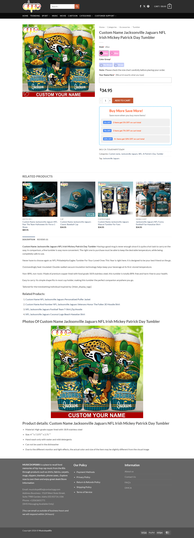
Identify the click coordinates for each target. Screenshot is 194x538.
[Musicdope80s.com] (34, 6)
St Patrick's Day (149, 154)
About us (129, 471)
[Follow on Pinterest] (148, 6)
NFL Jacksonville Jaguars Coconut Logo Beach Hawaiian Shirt (55, 314)
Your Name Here (107, 75)
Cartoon (73, 16)
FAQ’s (128, 482)
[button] (163, 7)
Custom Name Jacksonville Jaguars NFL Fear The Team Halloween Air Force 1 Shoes (39, 224)
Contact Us (130, 476)
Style (101, 47)
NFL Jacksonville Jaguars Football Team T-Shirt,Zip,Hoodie (53, 309)
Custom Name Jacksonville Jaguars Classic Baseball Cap (75, 223)
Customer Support (104, 16)
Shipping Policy (84, 487)
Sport (45, 16)
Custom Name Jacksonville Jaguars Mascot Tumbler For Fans (113, 223)
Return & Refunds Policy (88, 482)
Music (55, 16)
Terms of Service (84, 492)
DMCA (128, 487)
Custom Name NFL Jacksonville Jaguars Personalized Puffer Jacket (57, 299)
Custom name (114, 154)
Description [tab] (28, 239)
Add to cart (123, 100)
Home (25, 16)
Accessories (124, 27)
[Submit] (77, 6)
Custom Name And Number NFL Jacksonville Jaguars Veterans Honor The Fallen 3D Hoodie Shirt (72, 304)
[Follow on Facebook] (140, 6)
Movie (63, 16)
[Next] (171, 208)
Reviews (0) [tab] (42, 239)
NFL (140, 154)
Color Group (105, 59)
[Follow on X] (144, 6)
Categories (85, 16)
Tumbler (136, 27)
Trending (35, 16)
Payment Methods (86, 472)
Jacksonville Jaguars (129, 154)
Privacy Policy (83, 477)
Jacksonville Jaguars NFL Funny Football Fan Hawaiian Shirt (150, 223)
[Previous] (22, 208)
